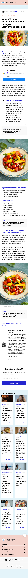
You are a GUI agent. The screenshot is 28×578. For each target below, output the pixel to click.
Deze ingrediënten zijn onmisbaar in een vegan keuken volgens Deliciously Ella (13, 223)
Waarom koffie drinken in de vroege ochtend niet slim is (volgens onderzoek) (12, 131)
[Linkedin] (10, 359)
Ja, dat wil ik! (14, 383)
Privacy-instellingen (8, 554)
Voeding (16, 11)
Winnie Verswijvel (8, 11)
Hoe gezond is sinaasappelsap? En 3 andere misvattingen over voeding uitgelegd (14, 315)
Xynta (21, 567)
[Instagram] (8, 359)
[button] (23, 544)
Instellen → (14, 79)
